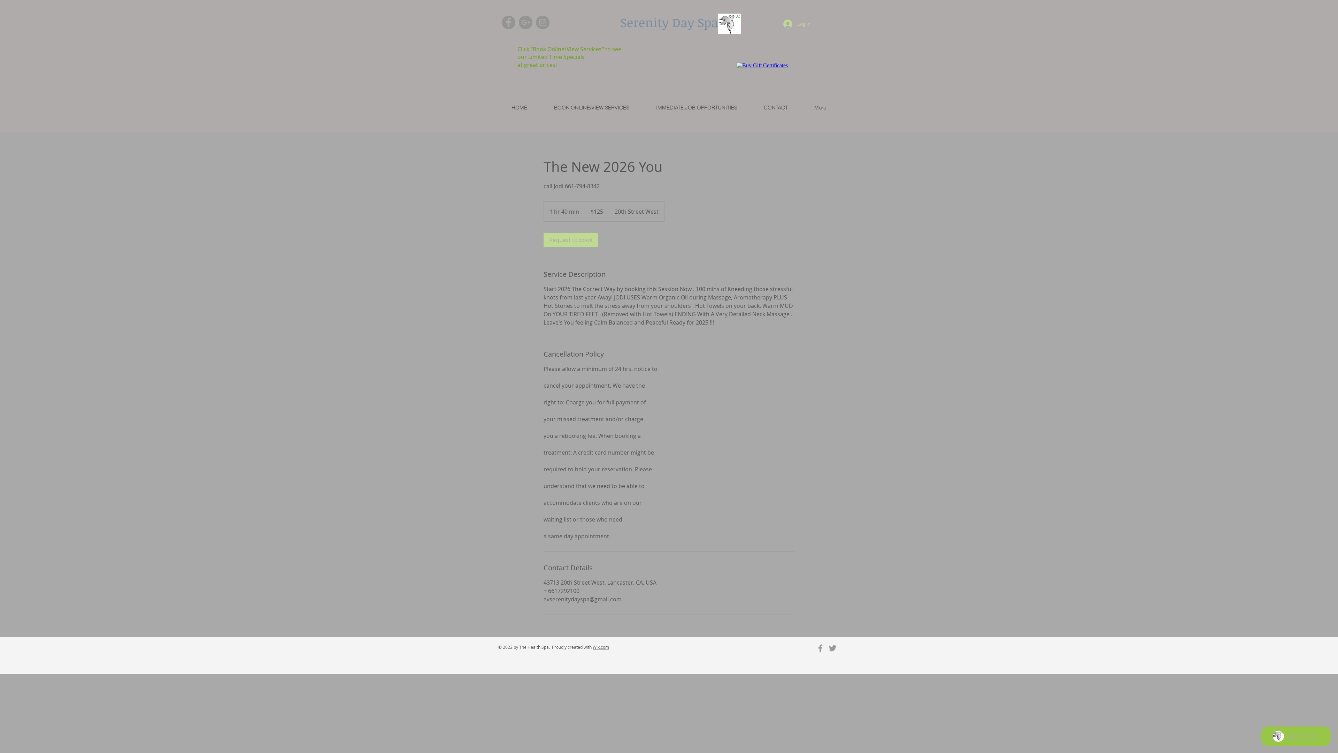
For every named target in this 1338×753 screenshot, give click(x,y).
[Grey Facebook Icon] (820, 648)
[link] (571, 240)
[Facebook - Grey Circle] (508, 22)
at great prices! (537, 65)
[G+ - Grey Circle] (525, 22)
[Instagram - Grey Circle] (542, 22)
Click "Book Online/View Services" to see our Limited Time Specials (569, 53)
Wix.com (601, 647)
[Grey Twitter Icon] (833, 648)
